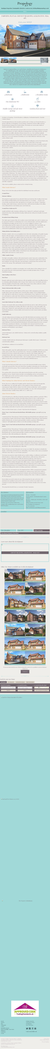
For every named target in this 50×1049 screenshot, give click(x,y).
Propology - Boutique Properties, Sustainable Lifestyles (25, 4)
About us (2, 1022)
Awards (2, 1033)
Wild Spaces (3, 1030)
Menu (25, 11)
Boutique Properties (30, 1021)
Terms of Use (46, 1038)
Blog (2, 1023)
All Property (3, 682)
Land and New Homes (30, 1022)
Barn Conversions (30, 682)
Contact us (25, 671)
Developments (11, 682)
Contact (2, 1026)
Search (25, 690)
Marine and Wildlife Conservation (7, 1029)
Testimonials (3, 1025)
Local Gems (3, 1031)
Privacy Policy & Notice (44, 1039)
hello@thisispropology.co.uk (41, 8)
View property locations (42, 690)
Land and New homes (20, 682)
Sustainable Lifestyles (5, 1028)
